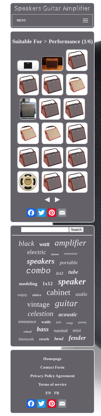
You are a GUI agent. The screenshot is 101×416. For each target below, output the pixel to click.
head (58, 338)
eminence (27, 321)
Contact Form (52, 367)
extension (70, 253)
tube (73, 272)
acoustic (68, 314)
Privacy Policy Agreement (52, 376)
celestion (40, 314)
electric (36, 252)
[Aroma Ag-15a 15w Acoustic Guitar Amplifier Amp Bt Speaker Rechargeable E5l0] (28, 158)
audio (81, 294)
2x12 (59, 273)
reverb (44, 339)
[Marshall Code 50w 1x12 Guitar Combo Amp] (28, 66)
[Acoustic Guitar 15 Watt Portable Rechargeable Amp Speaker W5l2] (52, 182)
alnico (36, 295)
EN (48, 393)
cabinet (58, 292)
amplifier (70, 242)
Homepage (52, 359)
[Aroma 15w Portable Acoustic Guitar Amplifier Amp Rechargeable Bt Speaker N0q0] (52, 158)
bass (43, 329)
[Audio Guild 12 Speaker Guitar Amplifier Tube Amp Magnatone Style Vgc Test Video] (28, 109)
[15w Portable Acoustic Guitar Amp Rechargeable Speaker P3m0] (76, 182)
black (26, 243)
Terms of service (52, 384)
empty (22, 295)
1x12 (47, 283)
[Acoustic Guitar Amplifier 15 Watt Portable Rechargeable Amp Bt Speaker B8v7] (28, 85)
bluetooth (26, 339)
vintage (38, 304)
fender (77, 337)
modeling (28, 283)
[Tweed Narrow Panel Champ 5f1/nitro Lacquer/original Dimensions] (52, 64)
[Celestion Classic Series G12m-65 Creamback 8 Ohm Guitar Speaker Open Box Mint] (28, 182)
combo (38, 271)
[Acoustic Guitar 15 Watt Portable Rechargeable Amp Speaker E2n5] (49, 109)
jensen (55, 254)
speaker (72, 281)
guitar (66, 303)
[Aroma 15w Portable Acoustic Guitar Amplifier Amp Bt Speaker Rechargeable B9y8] (76, 158)
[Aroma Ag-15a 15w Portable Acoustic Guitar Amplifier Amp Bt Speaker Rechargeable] (76, 60)
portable (69, 262)
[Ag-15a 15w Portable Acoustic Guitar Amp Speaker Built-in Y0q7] (76, 133)
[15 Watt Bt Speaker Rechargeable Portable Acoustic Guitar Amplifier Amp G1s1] (52, 85)
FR (56, 393)
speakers (41, 261)
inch (58, 322)
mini (77, 330)
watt (44, 244)
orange (69, 322)
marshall (61, 330)
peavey (82, 322)
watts (46, 322)
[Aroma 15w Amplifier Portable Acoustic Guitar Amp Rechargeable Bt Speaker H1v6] (74, 109)
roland (28, 331)
